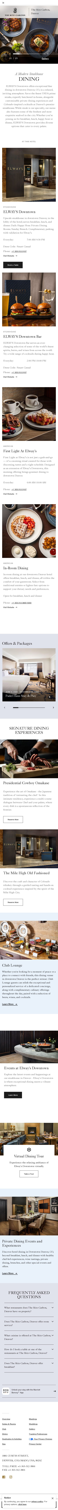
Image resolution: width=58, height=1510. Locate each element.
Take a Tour (29, 1174)
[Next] (53, 708)
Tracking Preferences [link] (38, 1434)
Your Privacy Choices (42, 1439)
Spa (4, 1444)
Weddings (33, 1424)
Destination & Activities (12, 1439)
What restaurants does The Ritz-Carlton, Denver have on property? (25, 1310)
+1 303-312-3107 (19, 251)
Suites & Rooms (9, 1424)
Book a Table (13, 265)
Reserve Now (13, 819)
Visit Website (8, 256)
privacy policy (37, 1501)
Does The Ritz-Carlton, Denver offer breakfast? (23, 1365)
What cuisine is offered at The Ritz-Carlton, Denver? (27, 1338)
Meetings (33, 1419)
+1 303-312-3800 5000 (21, 603)
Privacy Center (35, 1444)
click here (22, 1504)
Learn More (8, 1004)
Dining (5, 1434)
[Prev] (4, 708)
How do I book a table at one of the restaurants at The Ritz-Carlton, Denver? (25, 1351)
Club (4, 1429)
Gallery (45, 58)
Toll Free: (18, 1466)
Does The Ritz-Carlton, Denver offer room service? (26, 1324)
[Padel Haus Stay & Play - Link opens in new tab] (29, 674)
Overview (6, 1419)
